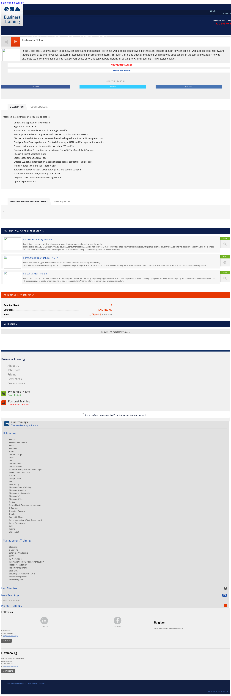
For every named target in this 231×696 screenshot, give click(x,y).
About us (102, 36)
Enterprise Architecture (18, 553)
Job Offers (14, 370)
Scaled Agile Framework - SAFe (22, 574)
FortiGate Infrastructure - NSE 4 (40, 257)
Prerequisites (62, 201)
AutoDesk (13, 449)
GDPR (11, 556)
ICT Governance (15, 559)
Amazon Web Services (18, 443)
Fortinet (12, 475)
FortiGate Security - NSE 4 (37, 239)
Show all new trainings (10, 600)
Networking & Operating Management (25, 505)
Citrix (11, 460)
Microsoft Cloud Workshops (20, 487)
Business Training (13, 359)
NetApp (12, 502)
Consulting (85, 36)
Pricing (12, 374)
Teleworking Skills (16, 580)
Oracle (12, 514)
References (15, 379)
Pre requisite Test (19, 393)
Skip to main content (12, 2)
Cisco (11, 457)
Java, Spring (14, 484)
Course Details (39, 107)
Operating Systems (17, 511)
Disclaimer (32, 683)
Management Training (60, 36)
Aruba (11, 446)
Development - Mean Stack (20, 472)
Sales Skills (13, 571)
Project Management (18, 568)
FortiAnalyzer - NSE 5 (35, 273)
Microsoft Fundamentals (19, 493)
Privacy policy (16, 383)
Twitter (112, 86)
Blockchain (14, 547)
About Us (13, 365)
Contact (6, 640)
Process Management (18, 565)
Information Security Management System (26, 562)
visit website (8, 671)
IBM (10, 481)
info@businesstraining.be (10, 636)
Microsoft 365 (14, 496)
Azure (11, 452)
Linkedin (188, 86)
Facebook (36, 86)
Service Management (18, 577)
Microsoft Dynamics (17, 490)
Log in (213, 11)
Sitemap (42, 683)
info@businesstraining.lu (10, 666)
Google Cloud (15, 478)
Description (17, 107)
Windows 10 (14, 532)
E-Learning (13, 550)
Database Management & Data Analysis (25, 469)
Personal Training (19, 403)
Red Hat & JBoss (15, 517)
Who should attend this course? (28, 201)
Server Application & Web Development (25, 520)
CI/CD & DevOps (15, 455)
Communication (15, 466)
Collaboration (15, 463)
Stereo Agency (224, 691)
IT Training (34, 36)
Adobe (11, 440)
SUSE (11, 526)
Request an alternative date (115, 332)
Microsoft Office (15, 499)
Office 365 (13, 508)
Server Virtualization (17, 523)
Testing (12, 529)
